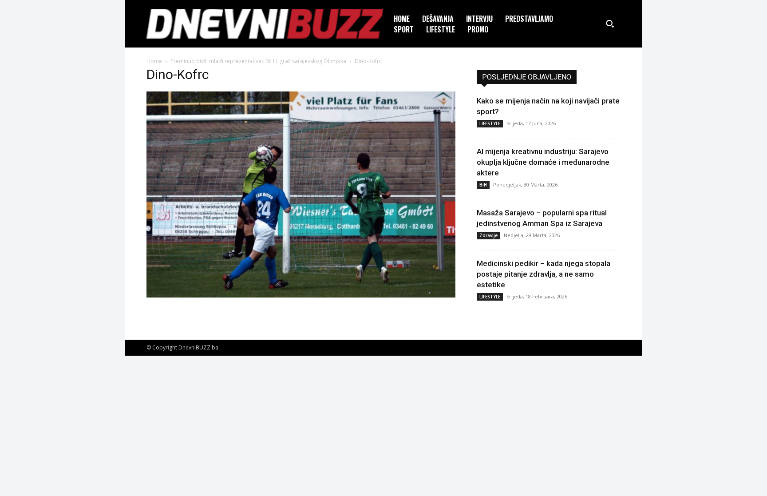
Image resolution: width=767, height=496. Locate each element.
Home (154, 61)
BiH (483, 185)
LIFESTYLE (489, 123)
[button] (610, 23)
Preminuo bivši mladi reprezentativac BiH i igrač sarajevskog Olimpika (258, 61)
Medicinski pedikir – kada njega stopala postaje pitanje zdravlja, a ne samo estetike (543, 274)
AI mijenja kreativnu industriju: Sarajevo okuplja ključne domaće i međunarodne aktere (543, 162)
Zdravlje (488, 235)
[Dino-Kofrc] (300, 295)
